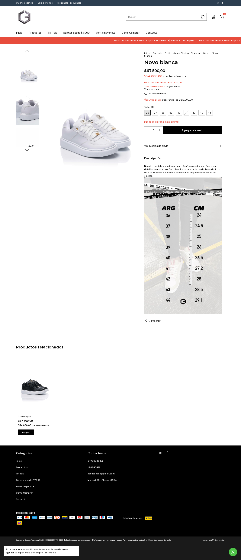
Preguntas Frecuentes (69, 3)
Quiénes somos (24, 3)
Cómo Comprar (131, 32)
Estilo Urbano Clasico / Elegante (183, 53)
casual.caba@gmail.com (101, 473)
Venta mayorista (105, 32)
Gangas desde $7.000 (76, 32)
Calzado (157, 53)
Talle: (149, 107)
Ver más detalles (156, 93)
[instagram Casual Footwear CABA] (218, 3)
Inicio (19, 32)
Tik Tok (52, 32)
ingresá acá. (140, 540)
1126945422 (94, 467)
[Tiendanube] (213, 540)
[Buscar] (202, 17)
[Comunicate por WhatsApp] (233, 552)
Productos (35, 32)
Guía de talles (45, 3)
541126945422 (96, 461)
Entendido (50, 552)
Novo (206, 53)
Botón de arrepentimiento (159, 540)
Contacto (151, 32)
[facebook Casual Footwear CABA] (222, 3)
